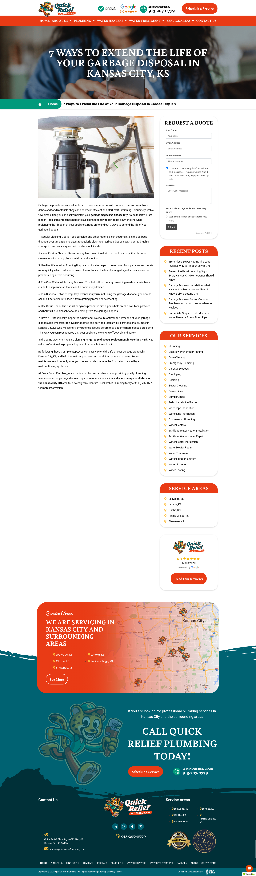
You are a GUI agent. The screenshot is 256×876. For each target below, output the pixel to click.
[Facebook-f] (132, 826)
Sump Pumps (177, 396)
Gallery (182, 862)
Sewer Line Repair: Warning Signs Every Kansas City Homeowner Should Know (191, 275)
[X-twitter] (141, 826)
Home (45, 20)
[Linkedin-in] (115, 826)
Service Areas (179, 20)
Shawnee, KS (176, 521)
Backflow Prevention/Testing (186, 351)
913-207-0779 (162, 10)
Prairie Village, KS (179, 515)
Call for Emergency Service (159, 6)
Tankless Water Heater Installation (189, 430)
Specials (102, 862)
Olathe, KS (175, 510)
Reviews (88, 862)
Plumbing (82, 20)
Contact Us (206, 20)
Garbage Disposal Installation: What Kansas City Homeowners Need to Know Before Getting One (189, 289)
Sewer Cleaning (178, 385)
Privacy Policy (114, 871)
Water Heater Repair (180, 447)
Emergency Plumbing (181, 363)
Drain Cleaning (177, 357)
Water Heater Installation (183, 441)
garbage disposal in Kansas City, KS (111, 214)
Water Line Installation (182, 413)
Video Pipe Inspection (181, 408)
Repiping (174, 379)
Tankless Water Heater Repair (186, 436)
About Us (60, 20)
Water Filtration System (182, 458)
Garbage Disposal (179, 368)
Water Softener (178, 464)
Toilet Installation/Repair (183, 402)
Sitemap (102, 871)
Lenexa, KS (175, 504)
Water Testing (177, 470)
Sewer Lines (176, 391)
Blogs (194, 862)
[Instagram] (124, 826)
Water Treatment (145, 20)
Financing (72, 862)
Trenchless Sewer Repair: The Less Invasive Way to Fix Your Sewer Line (190, 263)
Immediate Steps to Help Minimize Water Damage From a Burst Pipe (189, 315)
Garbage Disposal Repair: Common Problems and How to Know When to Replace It (190, 303)
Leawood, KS (176, 498)
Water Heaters (110, 20)
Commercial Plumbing (182, 419)
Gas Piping (175, 374)
